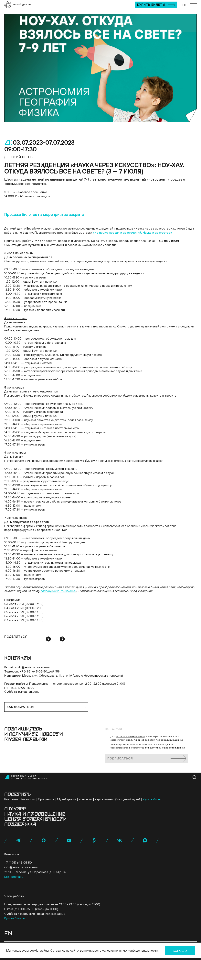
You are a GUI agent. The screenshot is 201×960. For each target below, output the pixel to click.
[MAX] (145, 840)
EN (184, 4)
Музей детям (66, 799)
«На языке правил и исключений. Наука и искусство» (132, 232)
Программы (46, 799)
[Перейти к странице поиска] (195, 777)
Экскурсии (28, 799)
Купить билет (152, 799)
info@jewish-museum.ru (21, 867)
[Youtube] (69, 840)
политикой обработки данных (166, 747)
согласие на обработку (130, 736)
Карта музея (104, 799)
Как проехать (13, 876)
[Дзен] (43, 840)
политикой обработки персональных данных (155, 740)
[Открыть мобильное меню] (193, 4)
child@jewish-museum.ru (32, 667)
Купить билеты (151, 4)
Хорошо (180, 950)
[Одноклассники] (62, 639)
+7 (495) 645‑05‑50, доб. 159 (40, 671)
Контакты (85, 799)
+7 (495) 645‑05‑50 (18, 862)
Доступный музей (127, 799)
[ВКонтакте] (119, 840)
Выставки (11, 799)
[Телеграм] (48, 639)
